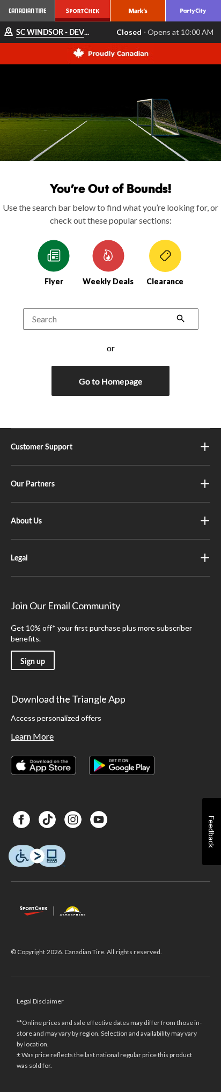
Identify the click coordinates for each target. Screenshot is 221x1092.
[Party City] (193, 10)
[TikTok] (47, 819)
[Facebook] (21, 819)
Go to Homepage (111, 381)
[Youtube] (98, 819)
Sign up (32, 661)
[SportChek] (82, 10)
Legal (19, 557)
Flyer (54, 281)
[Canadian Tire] (27, 10)
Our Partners (33, 483)
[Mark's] (138, 10)
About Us (26, 520)
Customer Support (41, 446)
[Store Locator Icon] (8, 32)
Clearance (164, 281)
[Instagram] (73, 819)
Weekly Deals (108, 281)
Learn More (32, 736)
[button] (180, 319)
